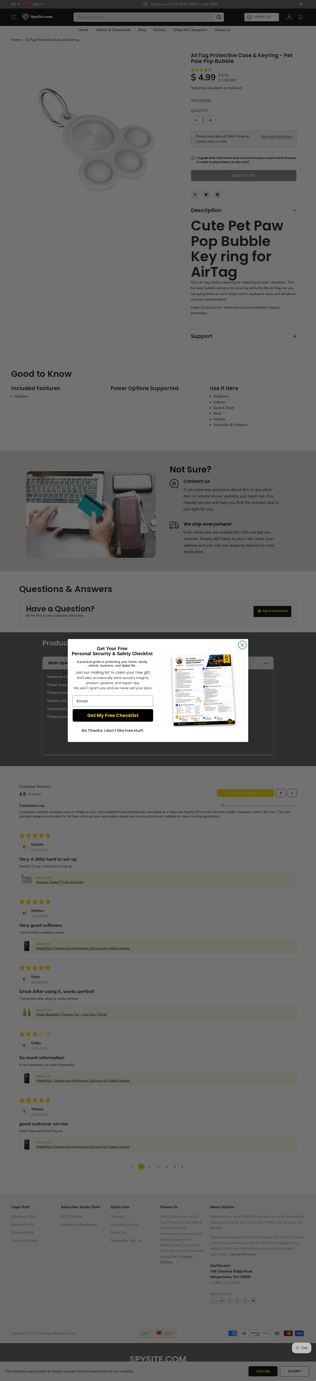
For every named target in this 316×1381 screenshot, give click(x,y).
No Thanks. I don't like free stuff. (113, 730)
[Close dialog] (242, 645)
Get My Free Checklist (113, 715)
